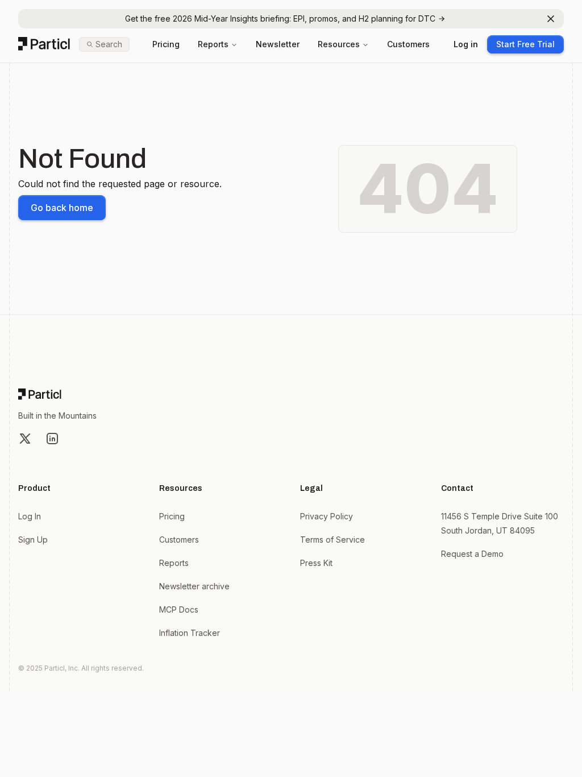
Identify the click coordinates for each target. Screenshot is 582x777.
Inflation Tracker (189, 633)
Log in (466, 44)
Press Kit (316, 563)
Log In (29, 516)
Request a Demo (472, 554)
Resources (339, 44)
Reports (213, 44)
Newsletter (278, 44)
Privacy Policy (326, 516)
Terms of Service (332, 539)
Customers (408, 44)
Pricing (166, 44)
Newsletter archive (194, 586)
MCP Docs (178, 609)
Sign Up (33, 539)
